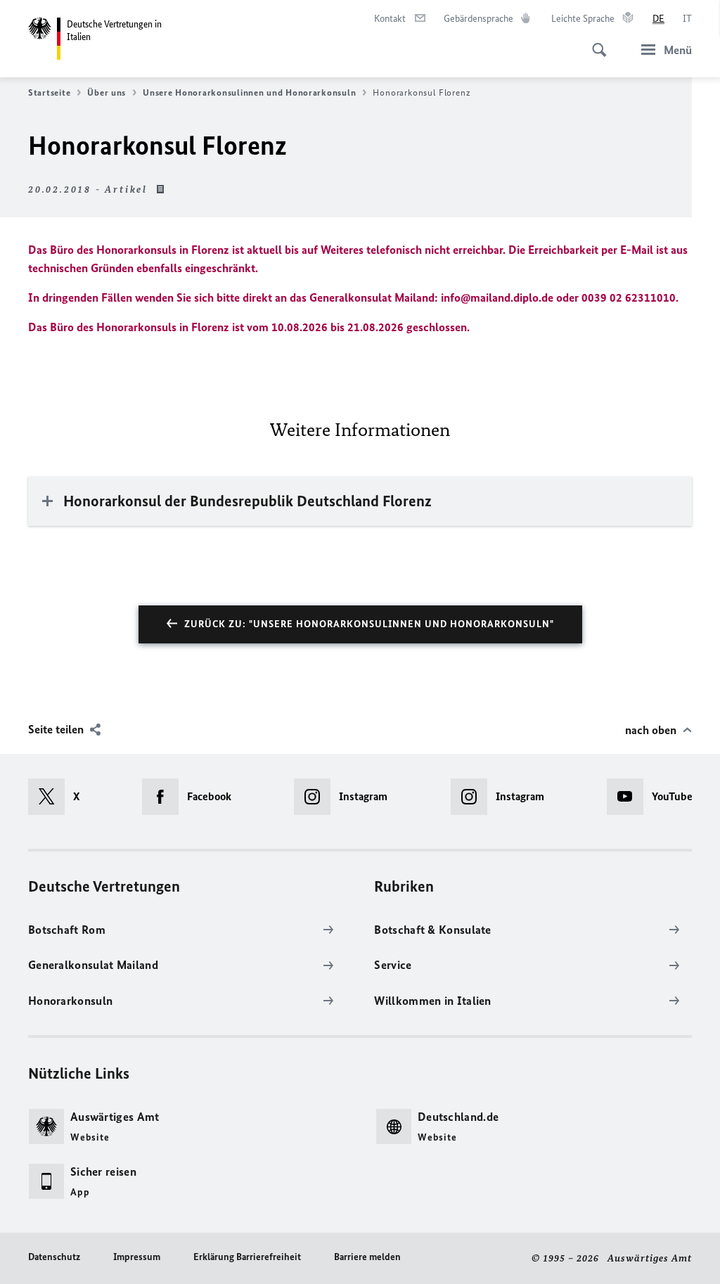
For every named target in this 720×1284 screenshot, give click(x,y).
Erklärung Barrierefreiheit (247, 1257)
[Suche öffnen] (594, 42)
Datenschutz (54, 1257)
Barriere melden (367, 1257)
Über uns (106, 92)
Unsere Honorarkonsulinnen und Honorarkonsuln (249, 92)
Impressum (136, 1257)
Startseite (49, 92)
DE (658, 19)
